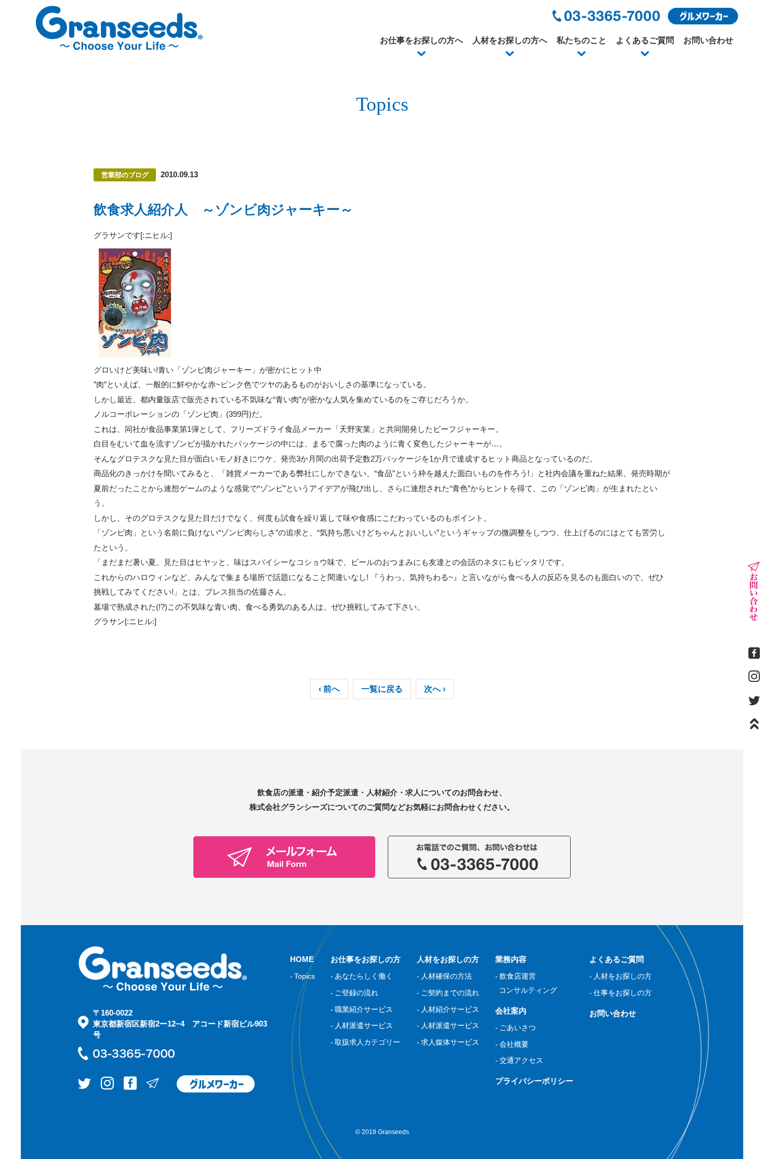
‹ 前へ (329, 688)
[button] (421, 54)
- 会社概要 (512, 1044)
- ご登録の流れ (354, 993)
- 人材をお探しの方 (620, 976)
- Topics (302, 976)
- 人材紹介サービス (448, 1009)
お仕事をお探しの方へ (421, 40)
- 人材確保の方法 (444, 976)
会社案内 (510, 1010)
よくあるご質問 (645, 40)
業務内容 (510, 959)
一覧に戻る (382, 688)
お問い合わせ (708, 40)
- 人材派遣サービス (362, 1025)
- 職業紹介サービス (362, 1009)
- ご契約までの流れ (448, 993)
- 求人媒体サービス (448, 1042)
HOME (302, 959)
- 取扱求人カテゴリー (365, 1042)
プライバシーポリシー (534, 1080)
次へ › (434, 688)
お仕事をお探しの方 (366, 959)
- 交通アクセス (519, 1060)
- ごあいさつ (515, 1027)
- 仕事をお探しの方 (620, 993)
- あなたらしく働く (362, 976)
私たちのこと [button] (582, 40)
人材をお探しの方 (448, 959)
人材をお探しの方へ (509, 40)
